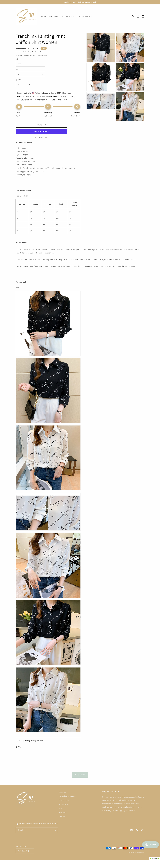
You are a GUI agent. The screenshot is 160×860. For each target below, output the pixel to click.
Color (17, 59)
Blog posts (63, 812)
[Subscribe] (55, 830)
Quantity (18, 80)
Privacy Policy (64, 800)
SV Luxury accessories (138, 852)
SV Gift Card (63, 804)
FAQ (60, 808)
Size (17, 69)
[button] (54, 16)
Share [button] (20, 747)
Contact (62, 817)
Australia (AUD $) (23, 851)
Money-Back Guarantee (67, 796)
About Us (62, 792)
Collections (80, 775)
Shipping (28, 52)
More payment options (41, 137)
